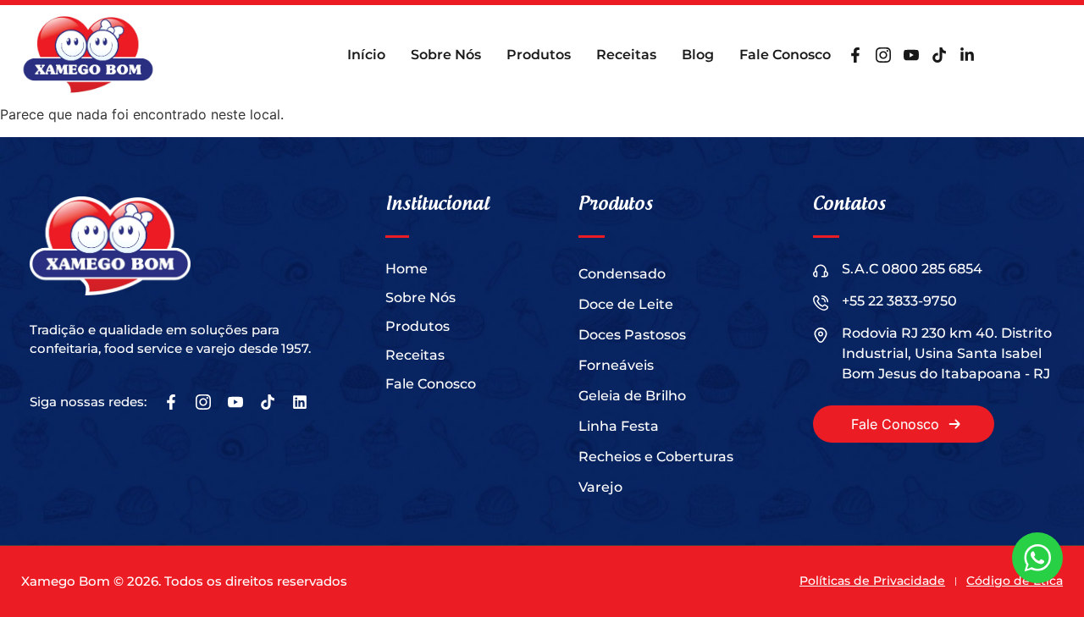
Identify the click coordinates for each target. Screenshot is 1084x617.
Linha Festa (618, 426)
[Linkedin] (299, 402)
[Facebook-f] (855, 55)
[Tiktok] (939, 55)
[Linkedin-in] (967, 55)
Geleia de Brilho (632, 396)
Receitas (626, 55)
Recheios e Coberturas (655, 457)
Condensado (622, 274)
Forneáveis (616, 365)
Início (366, 55)
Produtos (538, 55)
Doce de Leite (625, 304)
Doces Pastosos (632, 335)
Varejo (600, 487)
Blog (698, 55)
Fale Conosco (785, 55)
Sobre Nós (446, 55)
